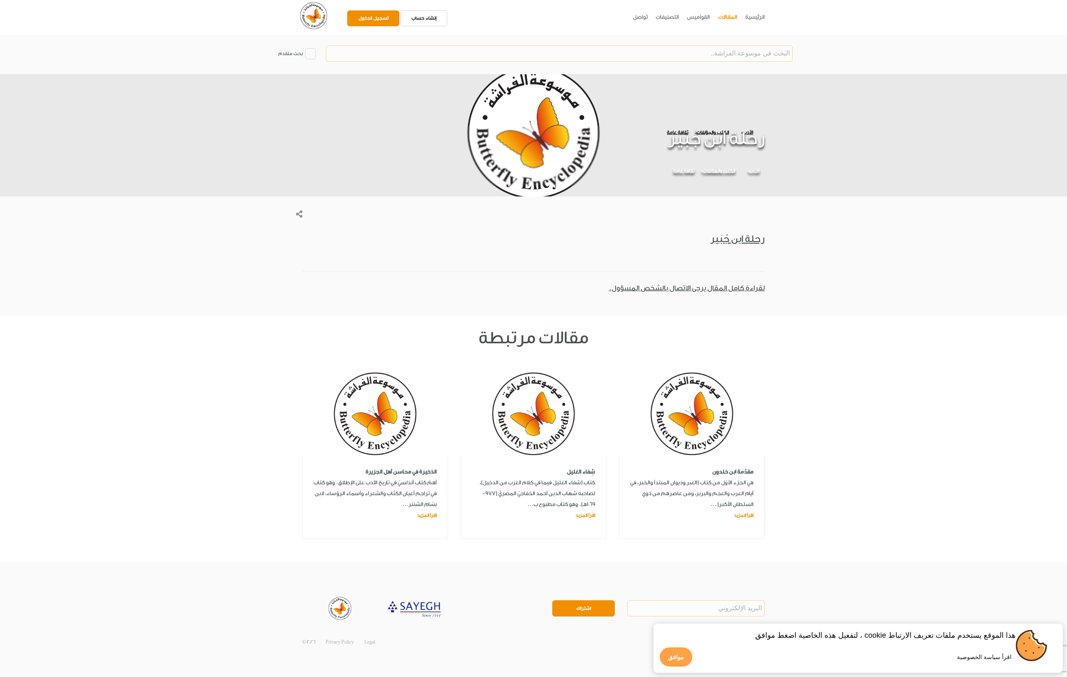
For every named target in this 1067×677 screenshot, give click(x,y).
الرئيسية (755, 17)
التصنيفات (667, 17)
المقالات (727, 17)
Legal (369, 642)
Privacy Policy (340, 642)
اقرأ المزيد (744, 515)
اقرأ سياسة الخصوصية (984, 657)
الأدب (754, 171)
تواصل (640, 17)
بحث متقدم (290, 53)
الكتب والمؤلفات (719, 171)
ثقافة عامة (683, 171)
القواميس (698, 17)
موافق (676, 657)
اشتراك (583, 608)
